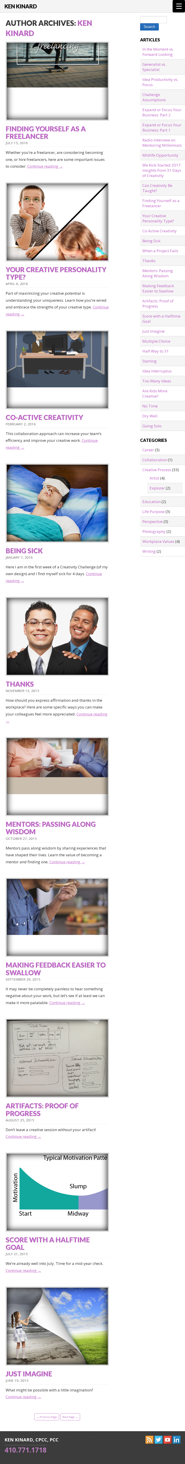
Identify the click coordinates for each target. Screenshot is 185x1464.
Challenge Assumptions (154, 97)
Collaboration (154, 459)
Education (151, 501)
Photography (154, 531)
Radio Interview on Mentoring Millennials (162, 142)
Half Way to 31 (155, 351)
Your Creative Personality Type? (56, 273)
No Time (150, 406)
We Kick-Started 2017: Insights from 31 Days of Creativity (161, 170)
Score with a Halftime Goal (48, 1243)
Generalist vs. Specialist (154, 67)
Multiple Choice (156, 341)
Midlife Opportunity (160, 155)
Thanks (20, 684)
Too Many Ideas (156, 381)
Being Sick (24, 550)
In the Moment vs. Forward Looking (158, 52)
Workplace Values (158, 541)
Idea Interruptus (157, 371)
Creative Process (156, 469)
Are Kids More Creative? (154, 393)
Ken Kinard (21, 6)
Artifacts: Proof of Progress (42, 1109)
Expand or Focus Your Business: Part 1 (161, 127)
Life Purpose (153, 511)
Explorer (157, 488)
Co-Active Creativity (44, 417)
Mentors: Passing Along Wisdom (51, 828)
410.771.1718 (25, 1450)
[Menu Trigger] (179, 6)
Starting (149, 361)
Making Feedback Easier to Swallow (56, 968)
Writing (149, 551)
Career (148, 449)
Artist (154, 478)
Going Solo (152, 425)
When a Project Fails (160, 250)
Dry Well (149, 416)
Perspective (152, 521)
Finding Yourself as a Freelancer (46, 132)
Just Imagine (29, 1374)
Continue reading (45, 166)
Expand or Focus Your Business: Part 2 (161, 112)
